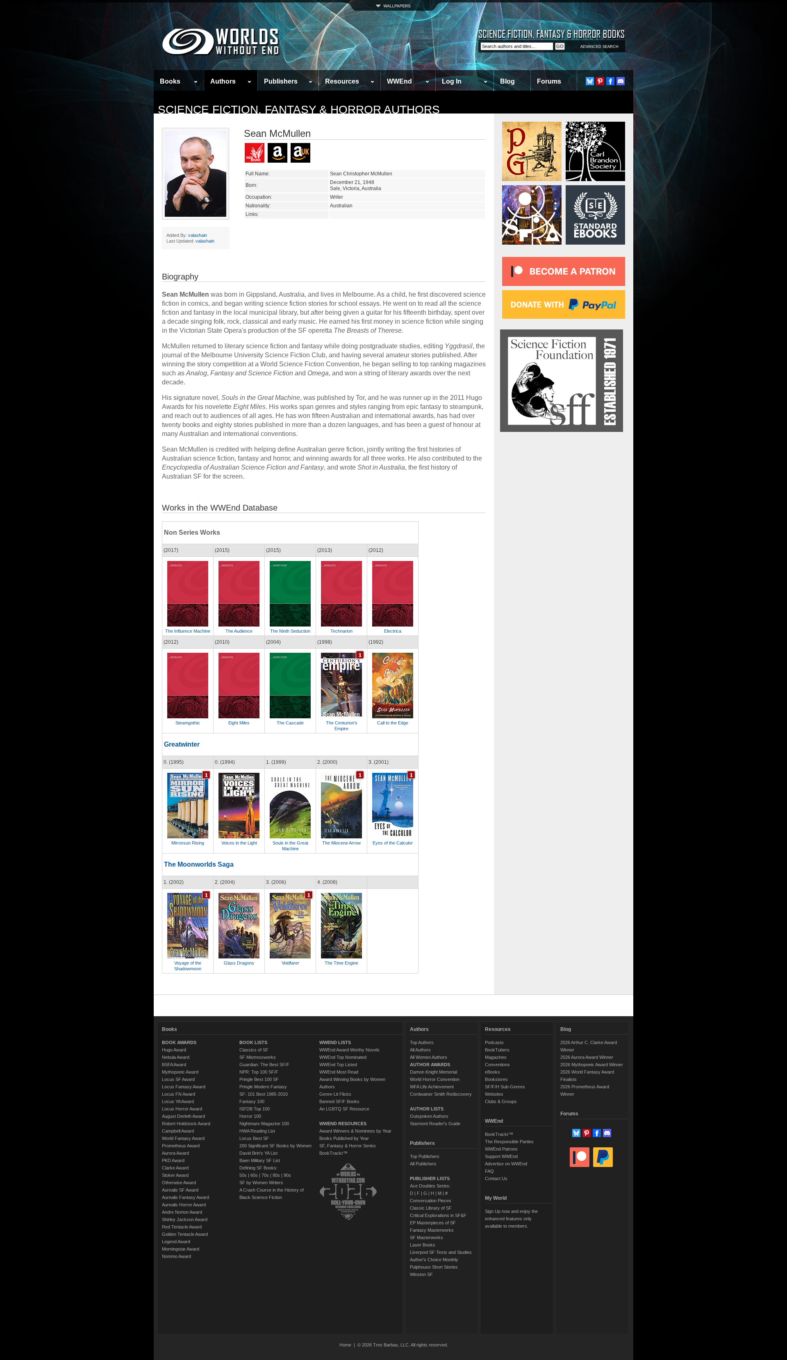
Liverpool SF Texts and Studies (441, 1252)
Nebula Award (175, 1057)
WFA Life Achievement (432, 1086)
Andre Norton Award (182, 1212)
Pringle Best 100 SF (259, 1079)
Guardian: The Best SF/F (264, 1064)
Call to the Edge (392, 722)
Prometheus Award (181, 1145)
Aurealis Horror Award (184, 1204)
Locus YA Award (178, 1101)
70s (265, 1175)
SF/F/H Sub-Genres (505, 1086)
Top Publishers (424, 1156)
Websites (494, 1094)
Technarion (341, 631)
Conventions (497, 1064)
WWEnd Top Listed (338, 1064)
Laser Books (422, 1244)
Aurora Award (175, 1153)
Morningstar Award (180, 1248)
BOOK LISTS (253, 1042)
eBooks (492, 1071)
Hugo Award (174, 1049)
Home (345, 1344)
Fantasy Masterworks (432, 1230)
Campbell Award (178, 1130)
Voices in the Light (239, 842)
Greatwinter (182, 744)
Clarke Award (175, 1167)
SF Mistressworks (257, 1057)
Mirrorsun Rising (187, 842)
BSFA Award (174, 1064)
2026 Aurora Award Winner (586, 1057)
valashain (197, 235)
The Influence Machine (187, 631)
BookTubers (497, 1049)
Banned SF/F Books (339, 1101)
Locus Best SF (254, 1138)
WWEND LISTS (335, 1042)
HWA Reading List (257, 1130)
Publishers (281, 81)
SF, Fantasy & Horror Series (347, 1145)
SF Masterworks (426, 1237)
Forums (549, 81)
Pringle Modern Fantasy (263, 1086)
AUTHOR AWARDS (430, 1064)
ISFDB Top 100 (254, 1108)
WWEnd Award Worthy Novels (349, 1049)
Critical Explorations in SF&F (438, 1215)
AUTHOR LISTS (427, 1108)
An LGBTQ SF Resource (344, 1108)
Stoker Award (175, 1175)
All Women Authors (428, 1057)
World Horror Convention (434, 1079)
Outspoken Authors (429, 1116)
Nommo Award (176, 1256)
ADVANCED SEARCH (599, 47)
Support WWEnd (501, 1156)
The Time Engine (341, 962)
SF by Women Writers (261, 1182)
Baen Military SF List (259, 1160)
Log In (452, 81)
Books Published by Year (344, 1138)
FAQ (489, 1171)
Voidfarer (290, 962)
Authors (223, 81)
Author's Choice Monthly (434, 1259)
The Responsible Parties (509, 1141)
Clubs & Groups (501, 1101)
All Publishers (423, 1163)
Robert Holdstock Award (186, 1123)
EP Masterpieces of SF (433, 1222)
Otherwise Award (179, 1182)
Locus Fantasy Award (183, 1086)
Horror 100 (250, 1116)
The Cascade (290, 722)
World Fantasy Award (183, 1138)
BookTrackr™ (333, 1153)
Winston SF (421, 1274)
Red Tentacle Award (182, 1226)
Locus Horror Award (182, 1108)
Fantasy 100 (251, 1101)
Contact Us (496, 1178)
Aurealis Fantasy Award (185, 1197)
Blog (507, 81)
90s (287, 1175)
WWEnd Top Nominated (342, 1057)
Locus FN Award (178, 1094)
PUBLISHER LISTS (430, 1178)
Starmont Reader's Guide (435, 1123)
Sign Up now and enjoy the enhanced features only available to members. (511, 1218)
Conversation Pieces (430, 1200)
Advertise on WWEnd (506, 1163)
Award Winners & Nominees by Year (355, 1130)
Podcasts (494, 1042)
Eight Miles (239, 722)
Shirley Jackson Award (184, 1219)
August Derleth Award (183, 1116)
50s (243, 1175)
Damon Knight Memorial (433, 1071)
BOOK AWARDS (179, 1042)
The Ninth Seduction (290, 631)
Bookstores (496, 1079)
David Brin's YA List (258, 1153)
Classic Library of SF (431, 1208)
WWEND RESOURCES (342, 1123)
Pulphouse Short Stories (434, 1267)
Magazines (496, 1057)
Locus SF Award (178, 1079)
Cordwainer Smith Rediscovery (441, 1094)
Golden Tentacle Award (185, 1234)
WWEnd (399, 81)
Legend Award (176, 1241)
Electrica (392, 631)
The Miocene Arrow (341, 842)
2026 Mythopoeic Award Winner (591, 1064)
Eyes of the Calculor (393, 842)
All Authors (420, 1049)
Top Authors (422, 1042)
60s (254, 1175)
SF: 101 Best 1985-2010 (263, 1094)
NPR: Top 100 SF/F (258, 1071)
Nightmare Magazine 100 (264, 1123)
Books (170, 81)
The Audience (238, 631)
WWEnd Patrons (501, 1149)
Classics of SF (253, 1049)
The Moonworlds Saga (199, 864)
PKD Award (173, 1160)
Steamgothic (187, 722)
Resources (342, 81)
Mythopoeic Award (180, 1071)
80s (276, 1175)
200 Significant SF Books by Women (275, 1145)
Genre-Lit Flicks (335, 1094)
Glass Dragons (239, 962)
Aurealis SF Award (180, 1189)
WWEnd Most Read (338, 1071)
